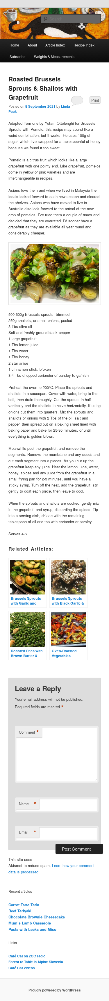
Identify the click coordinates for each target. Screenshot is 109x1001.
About (32, 44)
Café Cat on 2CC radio (26, 956)
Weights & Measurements (54, 56)
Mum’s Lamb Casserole (29, 923)
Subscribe (18, 56)
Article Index (55, 44)
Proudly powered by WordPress (54, 990)
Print (95, 100)
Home (14, 44)
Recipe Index (84, 44)
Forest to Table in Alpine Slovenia (35, 961)
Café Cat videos (21, 967)
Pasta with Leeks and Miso (32, 929)
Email (27, 832)
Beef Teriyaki (19, 911)
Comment (29, 732)
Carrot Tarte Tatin (23, 904)
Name (27, 803)
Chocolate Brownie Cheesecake (36, 917)
